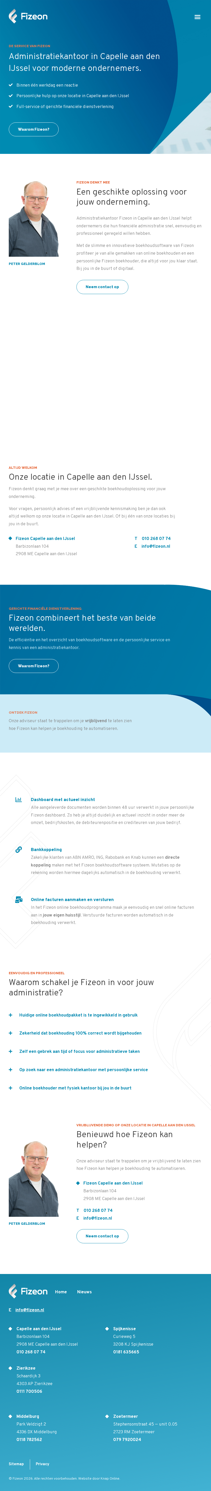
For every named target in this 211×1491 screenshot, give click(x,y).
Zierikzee (26, 1368)
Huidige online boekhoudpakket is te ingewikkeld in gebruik (78, 1015)
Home (61, 1292)
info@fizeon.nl (156, 546)
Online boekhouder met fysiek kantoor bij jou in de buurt (75, 1088)
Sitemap (16, 1464)
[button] (198, 17)
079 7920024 (127, 1440)
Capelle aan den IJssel (38, 1329)
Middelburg (27, 1417)
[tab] (105, 1010)
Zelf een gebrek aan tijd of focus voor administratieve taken (79, 1052)
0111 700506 (29, 1392)
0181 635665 (126, 1352)
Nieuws (84, 1292)
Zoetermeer (125, 1417)
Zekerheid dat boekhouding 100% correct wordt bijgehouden (80, 1033)
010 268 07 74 (156, 539)
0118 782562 (29, 1440)
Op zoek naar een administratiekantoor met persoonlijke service (83, 1070)
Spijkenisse (124, 1329)
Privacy (42, 1464)
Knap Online (110, 1479)
